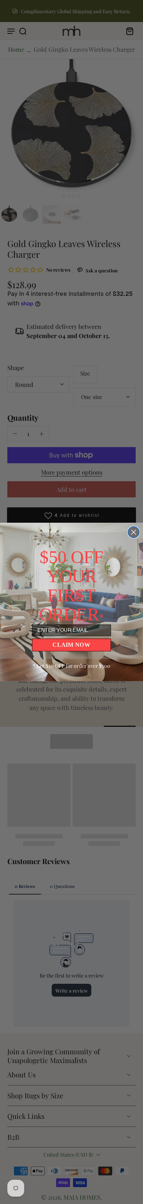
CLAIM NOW (71, 644)
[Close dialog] (133, 532)
